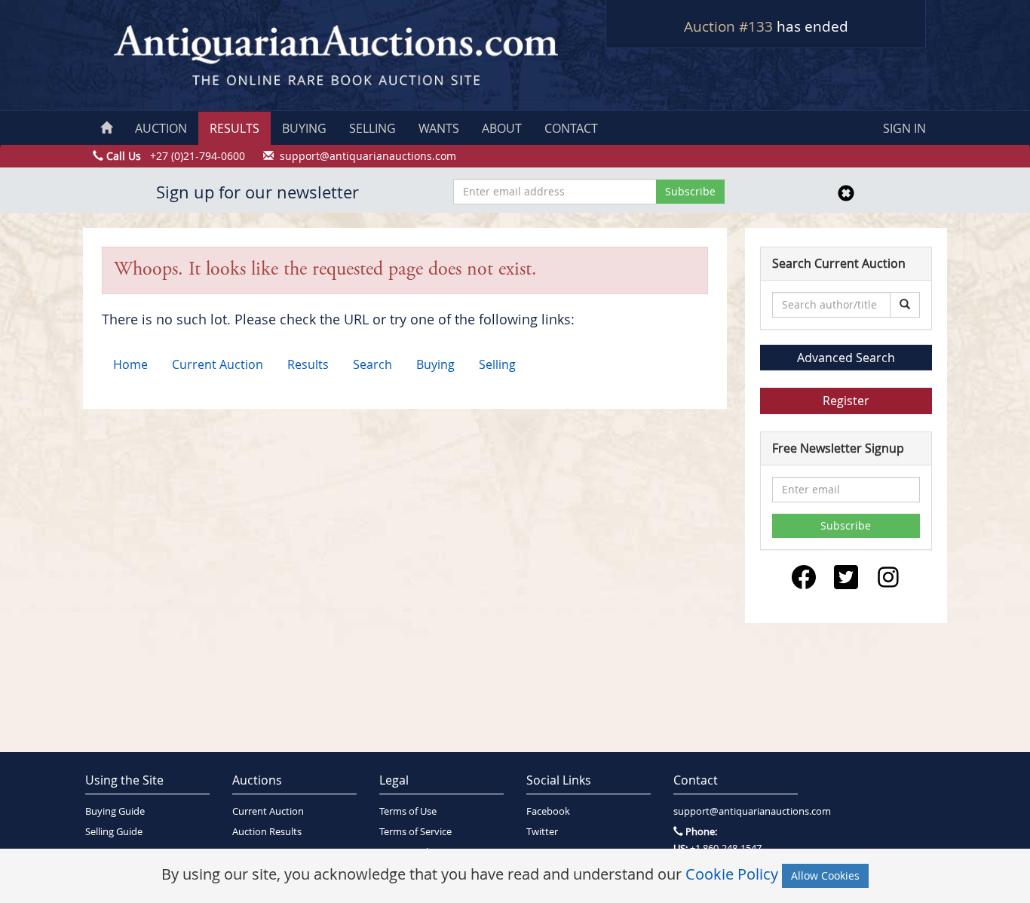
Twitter (542, 831)
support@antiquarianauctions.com (735, 811)
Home (130, 364)
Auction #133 (728, 26)
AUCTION (161, 128)
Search (372, 364)
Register (846, 400)
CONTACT (571, 128)
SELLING (372, 128)
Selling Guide (114, 831)
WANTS (438, 128)
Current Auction (217, 364)
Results (308, 364)
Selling (497, 364)
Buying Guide (115, 811)
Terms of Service (415, 831)
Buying (435, 364)
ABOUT (502, 128)
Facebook (548, 811)
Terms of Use (408, 811)
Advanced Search (846, 357)
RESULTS (234, 128)
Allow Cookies (825, 875)
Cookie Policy (731, 874)
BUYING (304, 128)
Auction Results (267, 831)
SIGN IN (904, 128)
